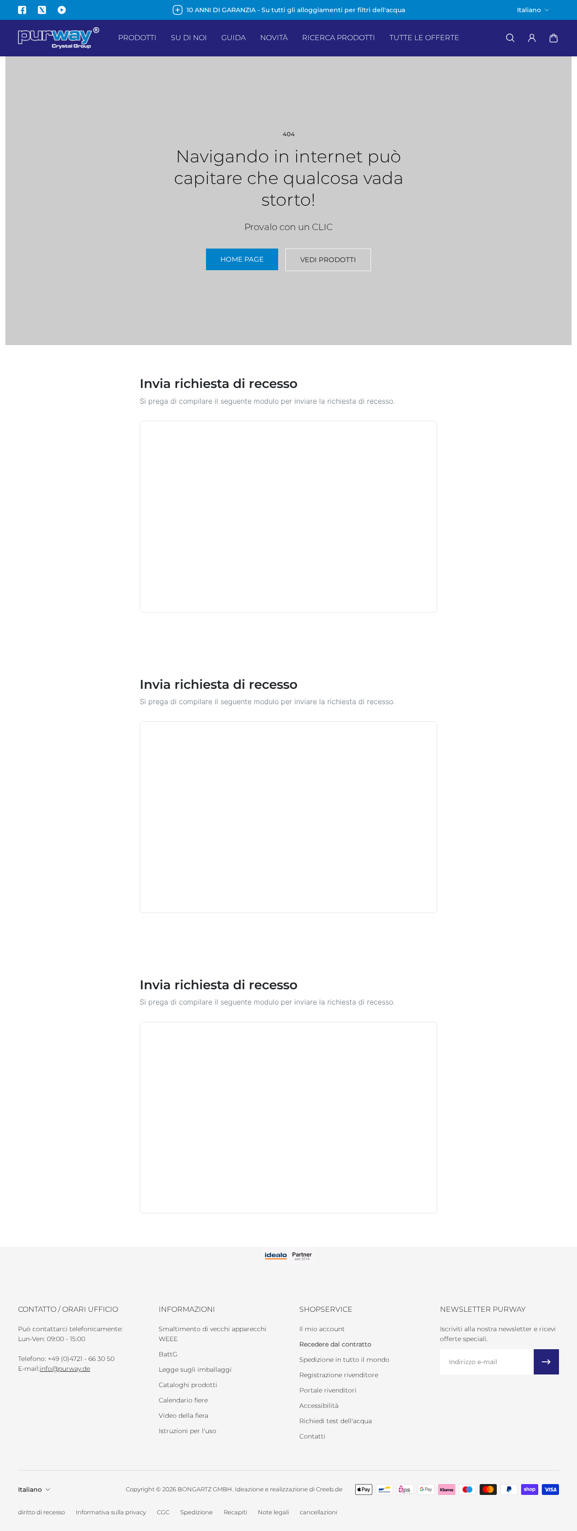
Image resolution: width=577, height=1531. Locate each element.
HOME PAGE (242, 259)
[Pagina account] (532, 38)
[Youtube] (62, 10)
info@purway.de (65, 1369)
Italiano (30, 1489)
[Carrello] (553, 38)
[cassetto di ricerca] (510, 38)
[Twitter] (42, 10)
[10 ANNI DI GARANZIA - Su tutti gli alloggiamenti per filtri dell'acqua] (289, 10)
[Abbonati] (546, 1361)
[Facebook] (22, 10)
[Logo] (58, 38)
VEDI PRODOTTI (328, 259)
